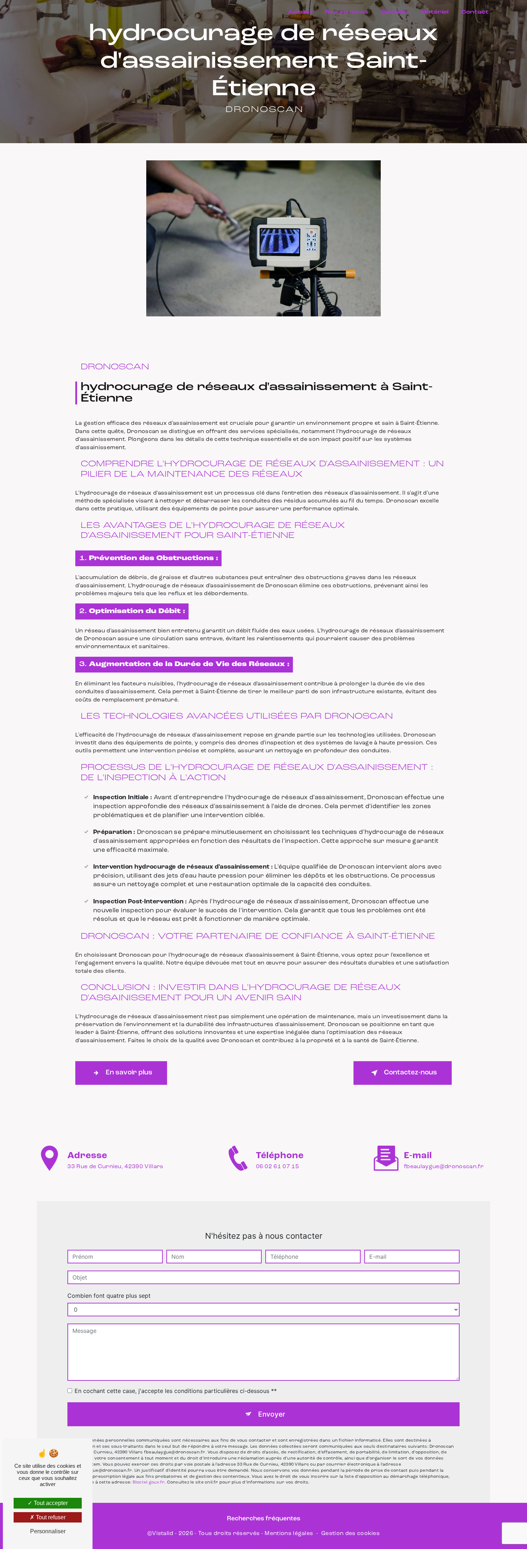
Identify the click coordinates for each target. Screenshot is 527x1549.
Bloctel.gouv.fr (149, 1482)
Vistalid (163, 1533)
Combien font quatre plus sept (109, 1295)
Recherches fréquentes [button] (263, 1519)
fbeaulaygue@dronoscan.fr (444, 1167)
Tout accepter (50, 1503)
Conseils (394, 12)
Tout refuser (50, 1517)
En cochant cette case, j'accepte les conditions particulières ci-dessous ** (176, 1390)
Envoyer (271, 1414)
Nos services (346, 12)
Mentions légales (289, 1533)
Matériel (434, 12)
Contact (475, 12)
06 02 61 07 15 (277, 1167)
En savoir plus (129, 1072)
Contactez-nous (410, 1072)
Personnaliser (48, 1531)
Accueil (300, 12)
